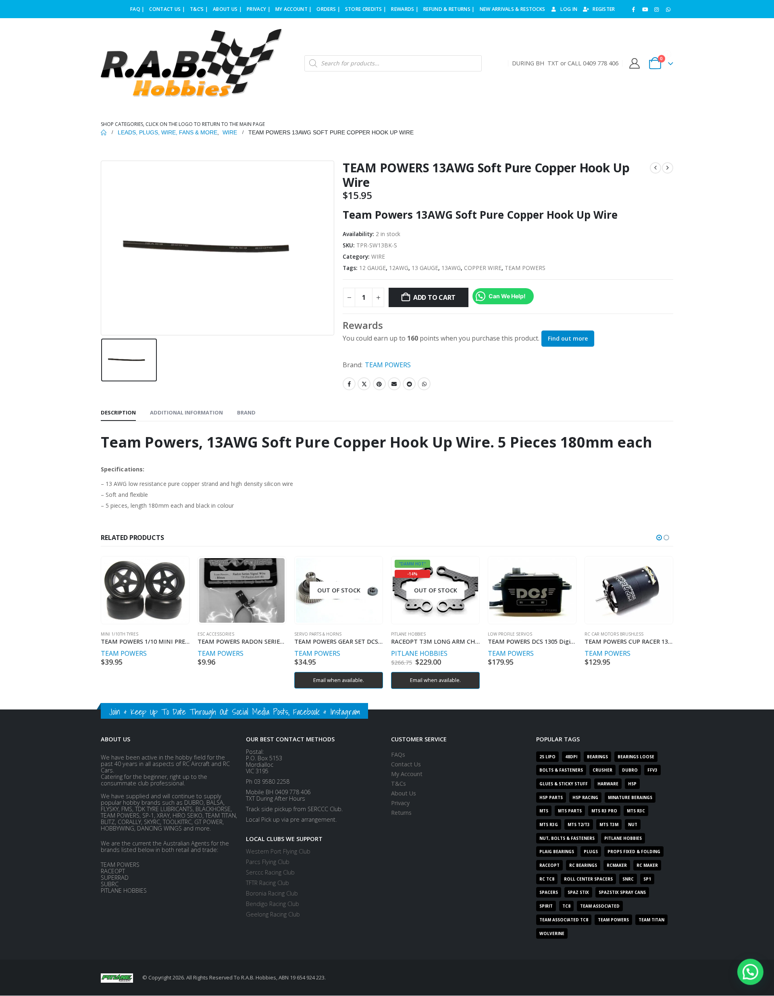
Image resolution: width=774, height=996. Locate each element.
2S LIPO (547, 757)
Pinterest (379, 383)
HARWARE (607, 784)
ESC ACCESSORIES (216, 634)
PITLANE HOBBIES (408, 634)
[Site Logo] (191, 63)
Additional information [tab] (186, 412)
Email (394, 383)
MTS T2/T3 (579, 824)
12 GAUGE (372, 268)
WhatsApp (424, 383)
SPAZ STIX (578, 892)
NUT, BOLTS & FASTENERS (567, 838)
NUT (632, 824)
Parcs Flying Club (267, 862)
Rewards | (404, 9)
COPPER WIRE (482, 268)
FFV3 (652, 770)
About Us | (227, 9)
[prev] (655, 168)
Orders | (328, 9)
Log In (568, 9)
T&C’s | (199, 9)
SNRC (628, 879)
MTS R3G (548, 824)
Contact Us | (167, 9)
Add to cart (434, 297)
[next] (667, 168)
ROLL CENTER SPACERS (588, 879)
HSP (632, 784)
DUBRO (630, 770)
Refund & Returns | (448, 9)
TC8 (566, 906)
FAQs (398, 754)
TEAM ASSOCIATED (600, 906)
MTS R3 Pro (604, 811)
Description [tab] (118, 412)
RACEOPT (549, 865)
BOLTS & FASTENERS (561, 770)
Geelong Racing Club (273, 914)
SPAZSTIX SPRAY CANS (622, 892)
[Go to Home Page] (103, 132)
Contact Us (406, 764)
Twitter (364, 383)
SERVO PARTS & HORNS (317, 634)
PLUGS (591, 851)
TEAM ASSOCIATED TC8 (563, 920)
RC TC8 (546, 879)
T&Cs (398, 783)
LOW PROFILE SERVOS (510, 634)
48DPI (571, 757)
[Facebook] (633, 9)
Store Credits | (366, 9)
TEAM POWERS (525, 268)
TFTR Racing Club (267, 883)
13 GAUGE (425, 268)
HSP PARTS (551, 797)
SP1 (647, 879)
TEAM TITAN (651, 920)
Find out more (568, 338)
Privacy (400, 803)
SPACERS (548, 892)
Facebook (349, 383)
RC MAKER (647, 865)
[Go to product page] (144, 590)
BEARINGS (597, 757)
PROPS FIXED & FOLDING (634, 851)
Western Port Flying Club (278, 851)
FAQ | (137, 9)
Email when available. (338, 680)
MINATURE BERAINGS (630, 797)
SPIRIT (546, 906)
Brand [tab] (246, 412)
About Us (403, 793)
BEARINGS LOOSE (636, 757)
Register (604, 9)
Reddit (409, 383)
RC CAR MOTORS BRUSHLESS (614, 634)
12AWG (398, 268)
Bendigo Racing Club (272, 904)
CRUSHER (602, 770)
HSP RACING (585, 797)
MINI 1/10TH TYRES (119, 634)
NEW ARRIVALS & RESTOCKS (512, 9)
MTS (543, 811)
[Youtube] (645, 9)
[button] (659, 537)
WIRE (378, 256)
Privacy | (258, 9)
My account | (293, 9)
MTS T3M (608, 824)
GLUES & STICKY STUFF (563, 784)
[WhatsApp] (668, 9)
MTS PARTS (570, 811)
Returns (401, 812)
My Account (406, 774)
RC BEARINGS (583, 865)
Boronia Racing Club (272, 893)
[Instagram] (656, 9)
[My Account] (634, 63)
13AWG (451, 268)
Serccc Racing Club (270, 872)
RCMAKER (617, 865)
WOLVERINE (551, 933)
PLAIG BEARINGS (556, 851)
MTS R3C (636, 811)
